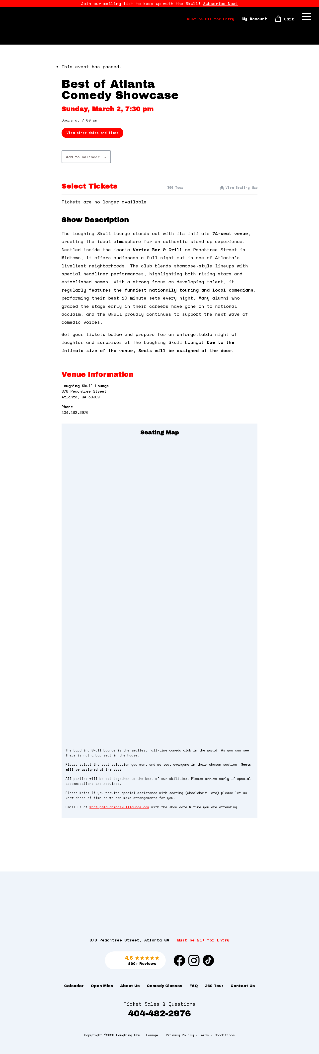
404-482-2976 (159, 1013)
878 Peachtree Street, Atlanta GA (129, 940)
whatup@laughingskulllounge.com (119, 807)
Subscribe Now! (220, 3)
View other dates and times (92, 132)
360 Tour (174, 187)
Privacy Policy (180, 1035)
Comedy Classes (164, 986)
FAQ (193, 986)
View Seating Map (241, 187)
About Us (130, 986)
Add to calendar (83, 156)
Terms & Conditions (217, 1035)
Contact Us (243, 986)
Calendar (74, 986)
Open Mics (102, 986)
